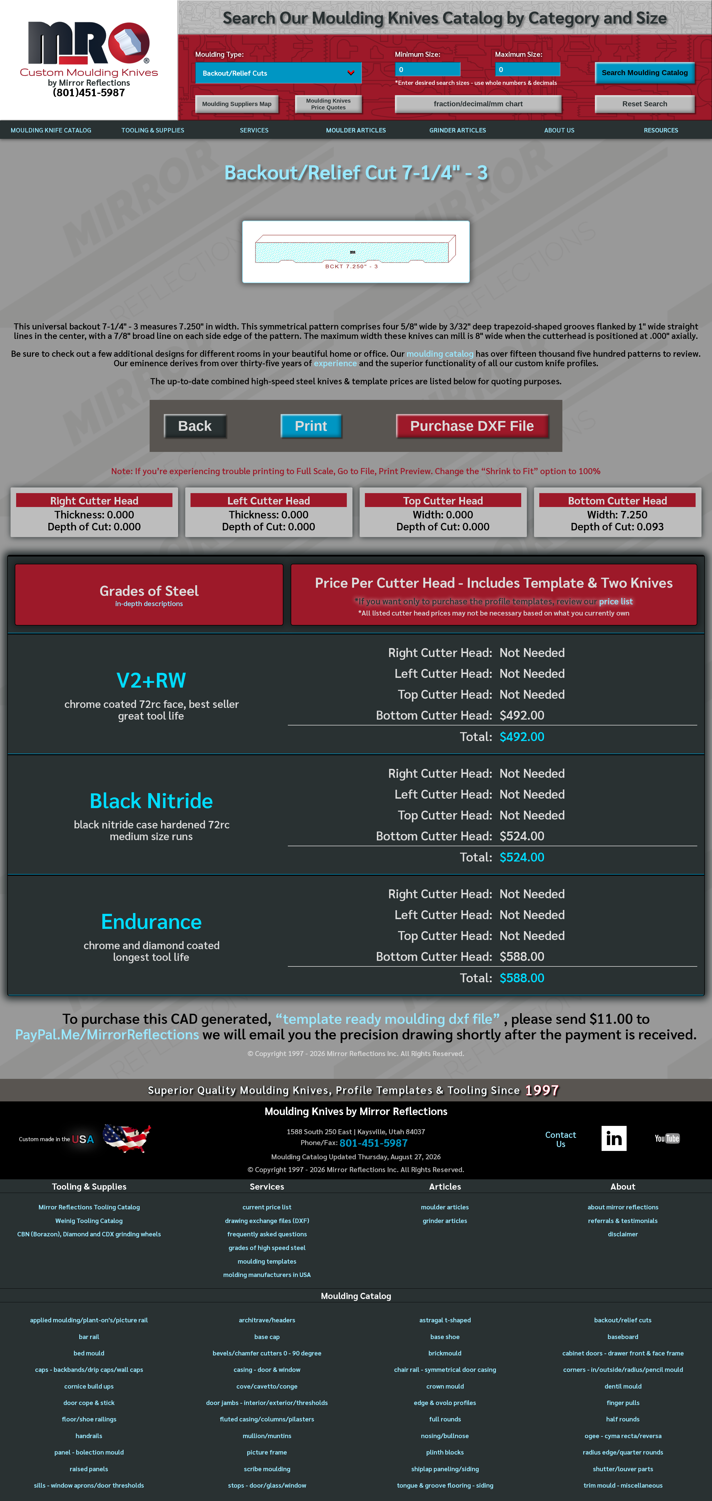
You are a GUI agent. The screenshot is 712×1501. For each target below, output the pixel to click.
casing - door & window (267, 1369)
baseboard (623, 1336)
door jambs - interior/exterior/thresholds (267, 1402)
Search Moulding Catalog (645, 73)
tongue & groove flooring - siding (445, 1485)
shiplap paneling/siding (445, 1468)
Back (195, 426)
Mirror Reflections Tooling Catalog (89, 1206)
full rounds (445, 1418)
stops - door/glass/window (267, 1485)
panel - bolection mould (89, 1452)
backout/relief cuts (623, 1319)
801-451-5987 (374, 1142)
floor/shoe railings (89, 1418)
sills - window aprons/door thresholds (89, 1485)
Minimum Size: (418, 53)
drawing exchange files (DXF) (267, 1220)
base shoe (445, 1336)
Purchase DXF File (472, 426)
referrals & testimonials (623, 1220)
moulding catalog (440, 353)
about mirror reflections (623, 1206)
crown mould (445, 1386)
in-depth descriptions (149, 603)
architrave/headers (267, 1319)
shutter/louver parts (623, 1468)
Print (311, 426)
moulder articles (445, 1206)
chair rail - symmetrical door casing (445, 1369)
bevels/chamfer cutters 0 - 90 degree (267, 1353)
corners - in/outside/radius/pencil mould (623, 1369)
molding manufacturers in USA (267, 1274)
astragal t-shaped (445, 1319)
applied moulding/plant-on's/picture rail (89, 1319)
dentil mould (623, 1386)
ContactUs (560, 1139)
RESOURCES (661, 130)
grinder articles (445, 1220)
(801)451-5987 (89, 92)
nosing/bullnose (445, 1435)
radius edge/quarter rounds (623, 1452)
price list (616, 600)
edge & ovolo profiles (445, 1402)
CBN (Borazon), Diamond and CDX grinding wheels (89, 1233)
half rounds (623, 1418)
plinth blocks (445, 1452)
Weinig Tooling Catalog (89, 1220)
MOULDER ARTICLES (356, 130)
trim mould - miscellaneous (623, 1485)
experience (335, 362)
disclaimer (623, 1233)
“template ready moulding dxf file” (387, 1017)
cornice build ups (89, 1386)
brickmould (445, 1353)
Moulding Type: (219, 53)
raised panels (89, 1468)
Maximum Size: (519, 53)
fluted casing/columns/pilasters (267, 1418)
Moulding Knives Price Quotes (328, 103)
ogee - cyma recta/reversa (623, 1435)
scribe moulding (267, 1468)
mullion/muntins (267, 1435)
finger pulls (623, 1402)
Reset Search (645, 104)
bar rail (89, 1336)
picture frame (267, 1452)
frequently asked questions (267, 1233)
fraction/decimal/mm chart (478, 104)
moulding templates (267, 1261)
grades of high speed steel (267, 1247)
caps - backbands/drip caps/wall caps (89, 1369)
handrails (89, 1435)
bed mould (89, 1353)
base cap (267, 1336)
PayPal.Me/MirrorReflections (108, 1033)
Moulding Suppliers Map (236, 103)
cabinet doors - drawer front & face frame (623, 1353)
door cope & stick (89, 1402)
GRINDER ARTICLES (457, 130)
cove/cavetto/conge (267, 1386)
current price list (267, 1206)
